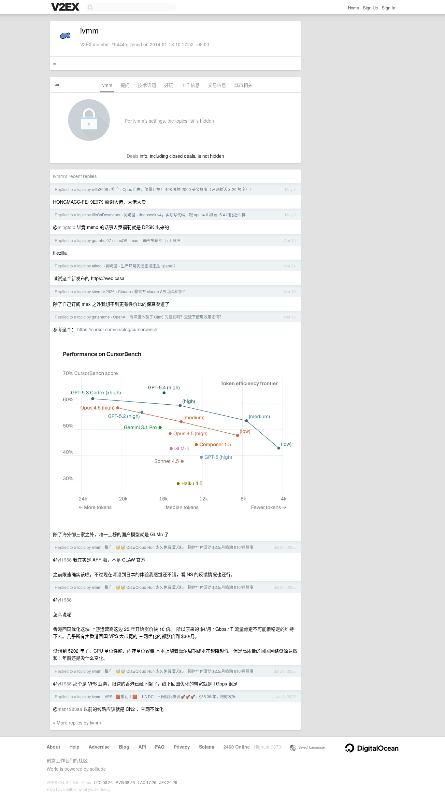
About (53, 746)
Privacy (182, 746)
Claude (124, 291)
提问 (125, 85)
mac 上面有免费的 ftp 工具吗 (155, 240)
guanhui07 (101, 240)
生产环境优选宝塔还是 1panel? (148, 265)
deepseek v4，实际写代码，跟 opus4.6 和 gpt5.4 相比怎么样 (192, 214)
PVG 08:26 (125, 782)
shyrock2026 (103, 291)
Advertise (99, 746)
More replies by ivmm (79, 722)
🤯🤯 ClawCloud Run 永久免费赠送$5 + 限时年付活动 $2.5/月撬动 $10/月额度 (184, 547)
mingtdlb (66, 227)
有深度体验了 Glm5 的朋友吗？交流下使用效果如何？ (176, 316)
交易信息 (217, 85)
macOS (120, 240)
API (142, 746)
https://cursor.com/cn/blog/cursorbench (117, 329)
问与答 (130, 214)
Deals (132, 156)
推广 (115, 189)
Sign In (388, 8)
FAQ (160, 746)
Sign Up (370, 8)
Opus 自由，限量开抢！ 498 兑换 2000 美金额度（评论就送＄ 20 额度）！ (187, 189)
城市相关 (243, 85)
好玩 (168, 85)
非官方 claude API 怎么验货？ (160, 291)
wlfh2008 (100, 189)
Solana (206, 746)
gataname (101, 316)
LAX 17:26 (147, 782)
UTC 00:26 (103, 782)
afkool (97, 265)
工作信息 (190, 85)
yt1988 (65, 559)
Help (74, 746)
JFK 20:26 (168, 782)
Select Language (310, 747)
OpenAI (119, 316)
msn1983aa (70, 709)
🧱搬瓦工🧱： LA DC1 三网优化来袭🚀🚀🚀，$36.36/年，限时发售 (176, 696)
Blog (124, 746)
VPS (108, 696)
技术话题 (147, 85)
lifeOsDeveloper (106, 214)
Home (353, 8)
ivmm (106, 85)
